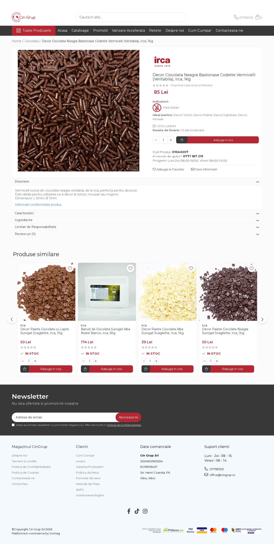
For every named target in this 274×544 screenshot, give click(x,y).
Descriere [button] (22, 181)
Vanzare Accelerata (128, 30)
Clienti (82, 446)
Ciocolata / (33, 41)
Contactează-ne (23, 478)
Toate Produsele (36, 30)
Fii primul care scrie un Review (192, 85)
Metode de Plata (88, 484)
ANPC (80, 489)
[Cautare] (193, 17)
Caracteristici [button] (24, 213)
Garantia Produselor (90, 466)
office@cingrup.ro (222, 475)
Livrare (80, 461)
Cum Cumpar (199, 30)
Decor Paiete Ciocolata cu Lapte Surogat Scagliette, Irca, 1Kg (44, 331)
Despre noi (174, 30)
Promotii (100, 30)
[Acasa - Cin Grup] (33, 17)
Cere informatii (205, 169)
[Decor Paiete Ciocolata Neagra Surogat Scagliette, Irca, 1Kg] (228, 292)
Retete (155, 30)
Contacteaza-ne (229, 30)
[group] (78, 110)
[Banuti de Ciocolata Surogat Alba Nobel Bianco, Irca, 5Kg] (107, 292)
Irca (22, 325)
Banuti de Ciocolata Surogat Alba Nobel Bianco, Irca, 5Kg (105, 331)
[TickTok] (137, 511)
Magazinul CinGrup (29, 446)
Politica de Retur (87, 472)
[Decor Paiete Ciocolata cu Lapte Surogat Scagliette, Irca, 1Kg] (46, 292)
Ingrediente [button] (24, 220)
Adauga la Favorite (170, 169)
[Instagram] (145, 511)
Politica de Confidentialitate (124, 425)
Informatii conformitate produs (38, 205)
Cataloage (80, 30)
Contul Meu (20, 484)
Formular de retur (88, 478)
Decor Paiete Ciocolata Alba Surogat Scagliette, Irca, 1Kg (162, 331)
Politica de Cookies (25, 472)
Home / (18, 41)
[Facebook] (129, 511)
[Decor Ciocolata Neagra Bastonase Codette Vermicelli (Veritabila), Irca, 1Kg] (78, 110)
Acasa (62, 30)
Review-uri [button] (25, 234)
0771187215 (216, 469)
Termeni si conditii (24, 461)
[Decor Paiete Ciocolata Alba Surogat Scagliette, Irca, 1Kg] (167, 292)
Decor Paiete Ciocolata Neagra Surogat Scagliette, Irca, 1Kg (225, 331)
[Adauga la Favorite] (70, 268)
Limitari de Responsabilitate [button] (35, 227)
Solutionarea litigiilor (90, 495)
